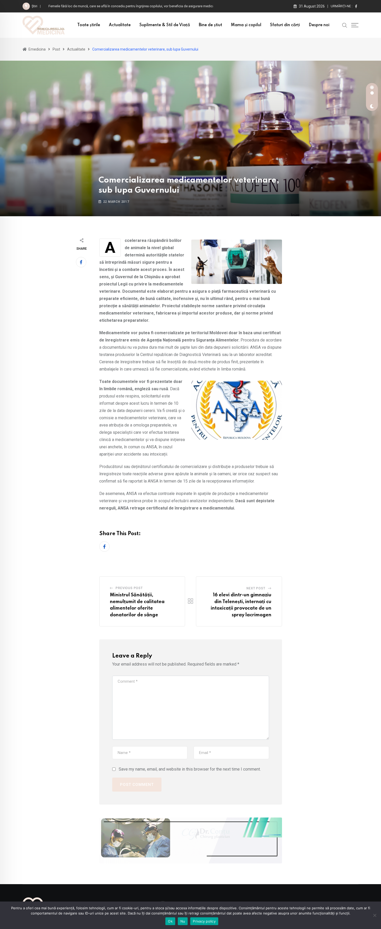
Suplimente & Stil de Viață (164, 25)
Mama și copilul (246, 25)
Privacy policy (204, 921)
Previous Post (129, 588)
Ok (170, 921)
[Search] (344, 25)
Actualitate (120, 25)
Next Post (255, 588)
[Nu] (374, 915)
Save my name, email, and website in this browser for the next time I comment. (190, 769)
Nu (182, 921)
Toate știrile (88, 25)
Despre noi (319, 25)
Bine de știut (210, 25)
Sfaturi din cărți (285, 25)
